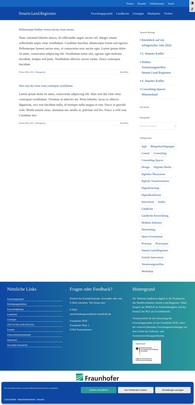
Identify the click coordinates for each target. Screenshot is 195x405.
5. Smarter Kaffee (153, 53)
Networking (148, 229)
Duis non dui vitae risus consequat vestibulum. (46, 85)
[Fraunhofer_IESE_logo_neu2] (97, 374)
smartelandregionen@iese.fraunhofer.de (90, 314)
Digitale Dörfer (162, 167)
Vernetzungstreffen (152, 264)
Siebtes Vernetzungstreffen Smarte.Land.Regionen (156, 67)
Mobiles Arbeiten (151, 222)
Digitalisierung (150, 187)
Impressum (40, 399)
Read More (124, 72)
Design (145, 167)
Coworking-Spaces (152, 160)
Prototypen (161, 243)
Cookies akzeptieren (98, 390)
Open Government (152, 236)
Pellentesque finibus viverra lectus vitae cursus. (46, 29)
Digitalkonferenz (151, 194)
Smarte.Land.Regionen (154, 250)
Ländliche (147, 208)
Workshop (147, 271)
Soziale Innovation (152, 257)
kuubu (161, 201)
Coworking (160, 153)
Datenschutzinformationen (26, 399)
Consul (145, 153)
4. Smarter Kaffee (153, 81)
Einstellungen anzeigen (173, 390)
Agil (144, 146)
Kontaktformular (91, 298)
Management (41, 72)
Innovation (147, 201)
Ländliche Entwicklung (154, 215)
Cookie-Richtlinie (10, 399)
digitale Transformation (155, 180)
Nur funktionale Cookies (136, 390)
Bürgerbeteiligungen (162, 146)
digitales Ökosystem (153, 174)
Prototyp (146, 243)
